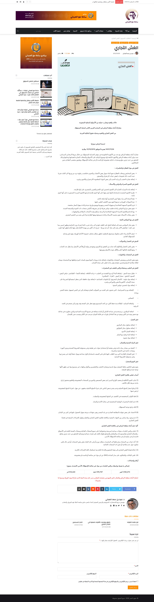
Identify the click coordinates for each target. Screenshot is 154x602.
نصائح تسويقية (115, 43)
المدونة (75, 31)
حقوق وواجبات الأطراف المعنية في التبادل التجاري (99, 523)
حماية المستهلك (124, 43)
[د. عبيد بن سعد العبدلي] (131, 16)
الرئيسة (134, 31)
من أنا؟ (127, 31)
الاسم (136, 566)
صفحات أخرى (99, 31)
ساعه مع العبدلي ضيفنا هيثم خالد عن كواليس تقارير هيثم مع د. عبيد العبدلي (28, 111)
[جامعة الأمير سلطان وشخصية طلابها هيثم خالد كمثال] (46, 103)
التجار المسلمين (77, 522)
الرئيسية (134, 38)
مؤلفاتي (109, 31)
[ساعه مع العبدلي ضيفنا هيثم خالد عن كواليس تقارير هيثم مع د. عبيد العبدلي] (46, 113)
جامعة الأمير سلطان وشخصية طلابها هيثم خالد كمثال (99, 2)
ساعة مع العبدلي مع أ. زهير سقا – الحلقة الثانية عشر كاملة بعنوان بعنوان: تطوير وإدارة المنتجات (28, 121)
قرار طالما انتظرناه (132, 522)
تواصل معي (66, 31)
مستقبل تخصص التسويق (31, 81)
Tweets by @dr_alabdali (44, 133)
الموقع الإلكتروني (91, 573)
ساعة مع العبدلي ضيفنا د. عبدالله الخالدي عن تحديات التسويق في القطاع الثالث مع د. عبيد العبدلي (28, 92)
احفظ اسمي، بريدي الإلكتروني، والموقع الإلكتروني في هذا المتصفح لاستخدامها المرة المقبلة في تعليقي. (107, 581)
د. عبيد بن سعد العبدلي (129, 53)
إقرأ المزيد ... (48, 156)
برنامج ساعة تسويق (85, 31)
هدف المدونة (118, 31)
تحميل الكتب (57, 31)
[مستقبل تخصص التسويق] (46, 84)
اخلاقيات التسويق (126, 38)
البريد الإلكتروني (133, 573)
